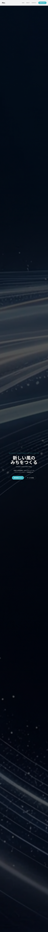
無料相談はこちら (18, 477)
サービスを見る (30, 478)
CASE (23, 2)
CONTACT (34, 2)
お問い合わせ (42, 2)
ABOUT (28, 2)
